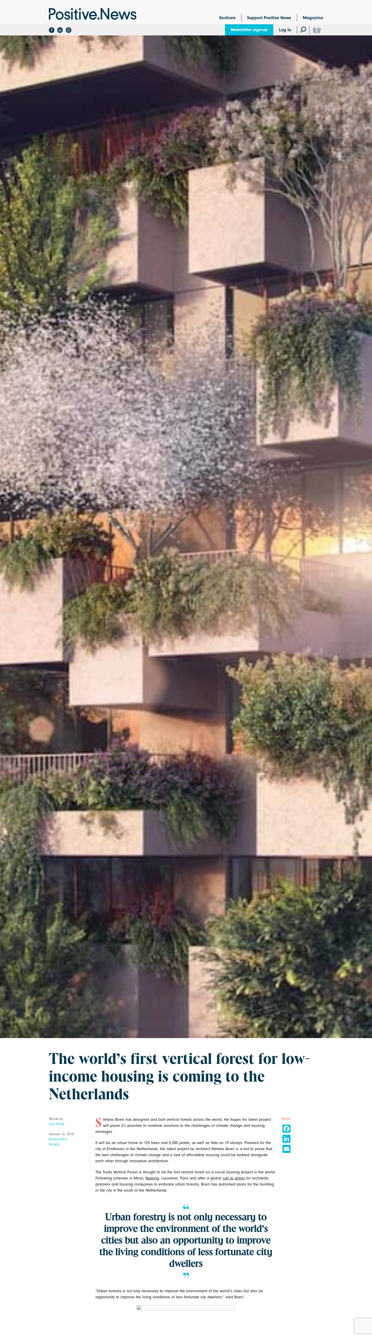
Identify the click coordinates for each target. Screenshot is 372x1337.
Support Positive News (269, 17)
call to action (234, 1178)
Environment (58, 1139)
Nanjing (152, 1178)
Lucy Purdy (56, 1124)
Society (54, 1144)
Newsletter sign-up (249, 29)
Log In (285, 30)
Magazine (313, 17)
